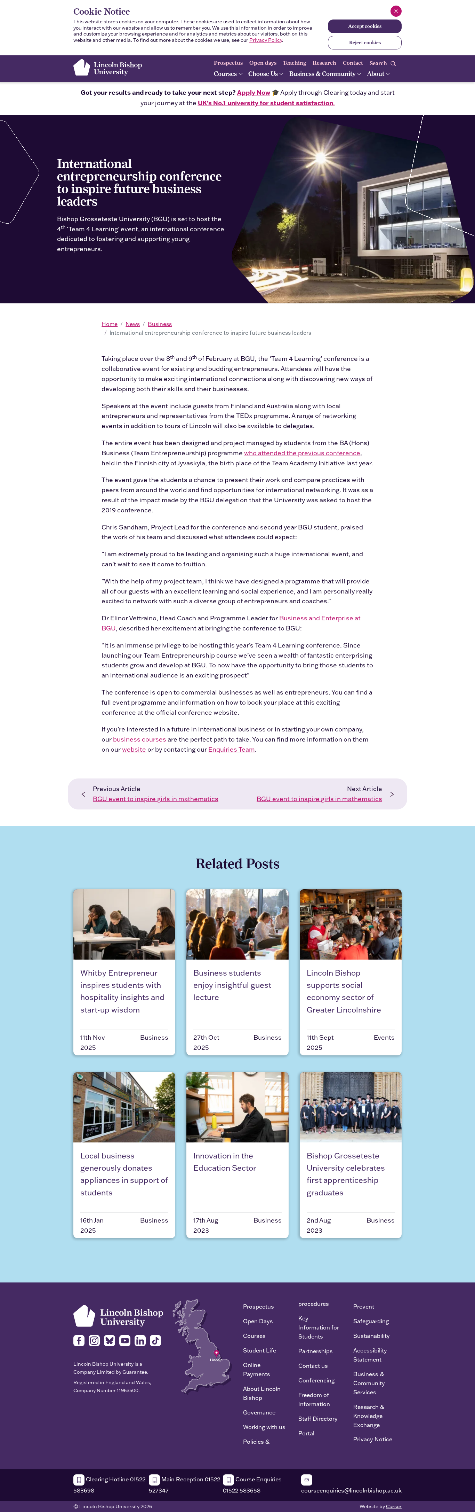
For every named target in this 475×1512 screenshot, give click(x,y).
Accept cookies (364, 26)
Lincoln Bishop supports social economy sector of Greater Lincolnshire (344, 991)
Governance (259, 1412)
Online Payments (256, 1369)
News (133, 323)
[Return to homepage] (107, 67)
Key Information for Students (318, 1327)
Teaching (294, 63)
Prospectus (228, 63)
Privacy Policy (265, 40)
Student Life (259, 1350)
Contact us (313, 1365)
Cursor (394, 1506)
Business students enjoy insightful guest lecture (232, 985)
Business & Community (323, 73)
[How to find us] (202, 1346)
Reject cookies (365, 42)
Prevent (363, 1306)
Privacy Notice (372, 1439)
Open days (262, 63)
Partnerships (315, 1351)
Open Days (258, 1321)
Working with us (264, 1426)
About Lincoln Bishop (262, 1393)
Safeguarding (371, 1321)
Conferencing (316, 1380)
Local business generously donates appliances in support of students (124, 1173)
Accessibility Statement (370, 1355)
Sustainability (371, 1335)
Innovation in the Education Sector (224, 1161)
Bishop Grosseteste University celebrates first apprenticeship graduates (346, 1173)
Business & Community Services (369, 1383)
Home (110, 323)
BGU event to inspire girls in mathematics (155, 799)
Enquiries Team (231, 749)
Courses (226, 73)
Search (379, 63)
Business (160, 323)
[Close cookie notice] (396, 11)
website (134, 749)
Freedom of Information (314, 1399)
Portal (306, 1433)
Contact (353, 63)
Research (324, 63)
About (376, 73)
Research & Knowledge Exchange (368, 1415)
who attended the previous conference (302, 453)
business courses (139, 739)
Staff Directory (318, 1418)
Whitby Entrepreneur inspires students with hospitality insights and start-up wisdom (122, 991)
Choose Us (263, 73)
